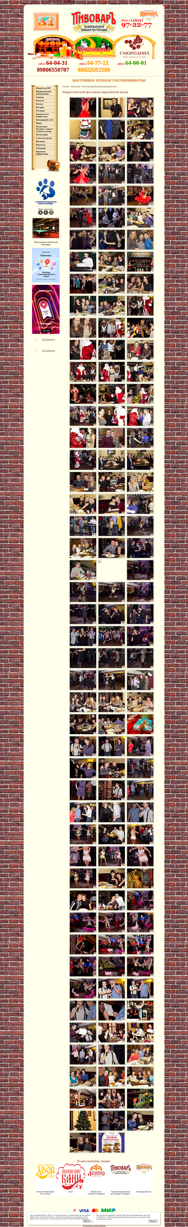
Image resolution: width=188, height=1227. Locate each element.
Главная (40, 97)
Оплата (39, 104)
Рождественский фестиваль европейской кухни (99, 86)
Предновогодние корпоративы (43, 92)
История (40, 107)
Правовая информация (42, 152)
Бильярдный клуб (44, 120)
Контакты (40, 145)
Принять (87, 1221)
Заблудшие (41, 148)
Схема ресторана (44, 138)
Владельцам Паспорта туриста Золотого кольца (44, 129)
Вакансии (40, 141)
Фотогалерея (42, 135)
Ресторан (40, 111)
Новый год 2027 (43, 88)
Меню (39, 123)
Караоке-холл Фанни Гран (42, 115)
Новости (40, 101)
